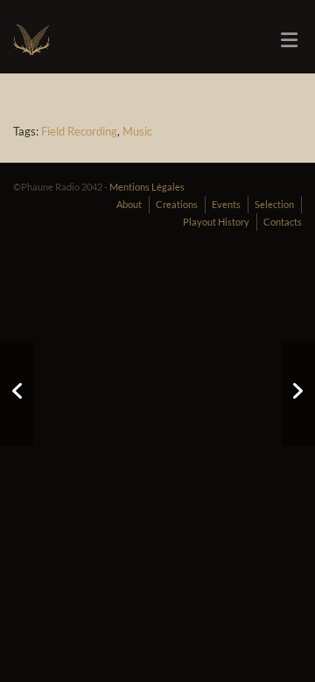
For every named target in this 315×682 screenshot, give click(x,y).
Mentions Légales (147, 186)
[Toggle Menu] (289, 40)
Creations (177, 204)
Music (137, 131)
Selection (274, 204)
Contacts (282, 221)
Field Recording (79, 131)
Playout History (216, 221)
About (129, 204)
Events (226, 204)
